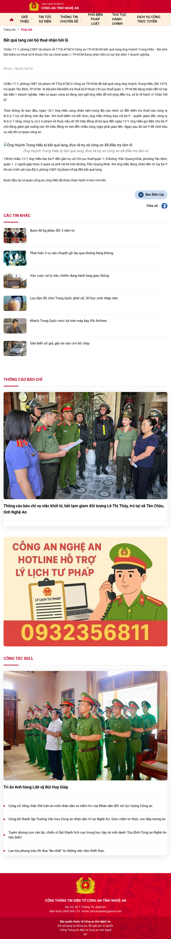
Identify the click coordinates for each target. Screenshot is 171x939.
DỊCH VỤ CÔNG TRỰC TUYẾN (148, 19)
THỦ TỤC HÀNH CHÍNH (119, 19)
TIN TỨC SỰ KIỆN (45, 19)
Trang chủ (10, 29)
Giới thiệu (24, 19)
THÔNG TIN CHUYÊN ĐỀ (69, 19)
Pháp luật (26, 29)
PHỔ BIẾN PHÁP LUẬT (95, 19)
